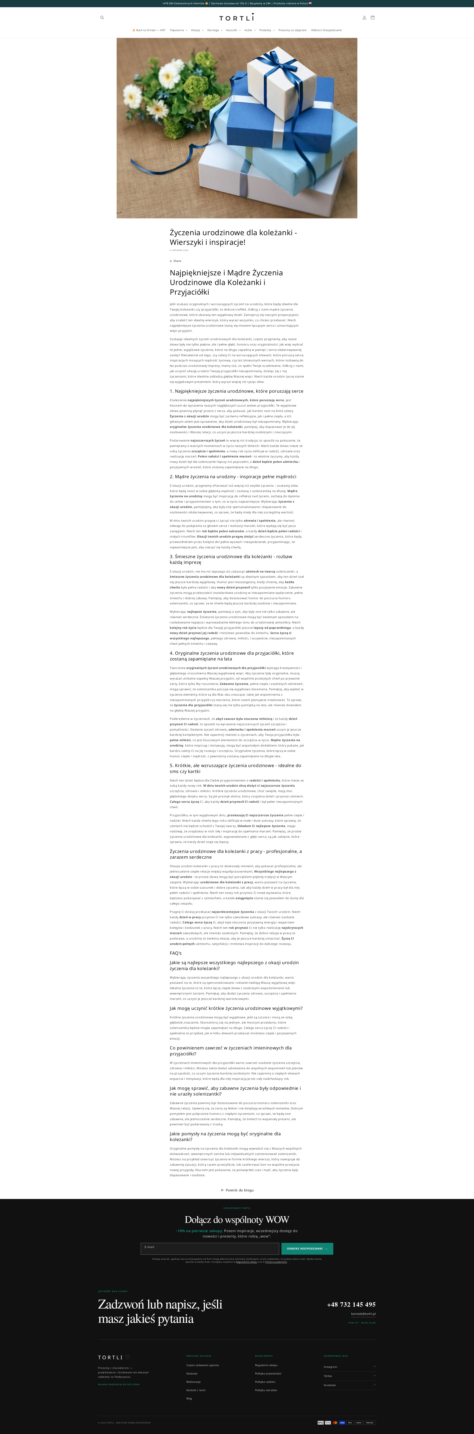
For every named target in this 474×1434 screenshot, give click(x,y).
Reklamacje (193, 1381)
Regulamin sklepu (266, 1365)
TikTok (328, 1376)
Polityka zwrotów (266, 1390)
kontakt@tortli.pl (363, 1314)
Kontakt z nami (196, 1390)
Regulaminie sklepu (246, 1261)
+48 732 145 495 (351, 1304)
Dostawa (192, 1373)
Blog (189, 1398)
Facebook (330, 1385)
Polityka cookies (265, 1381)
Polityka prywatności (268, 1373)
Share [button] (177, 261)
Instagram (330, 1366)
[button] (102, 18)
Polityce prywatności (276, 1261)
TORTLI (114, 1357)
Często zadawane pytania (202, 1365)
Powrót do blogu (240, 1190)
